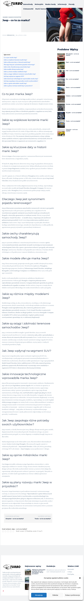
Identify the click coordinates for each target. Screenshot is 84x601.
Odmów (55, 595)
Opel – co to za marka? (73, 62)
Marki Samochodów (12, 17)
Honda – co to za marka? (73, 104)
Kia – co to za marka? (72, 79)
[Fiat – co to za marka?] (61, 73)
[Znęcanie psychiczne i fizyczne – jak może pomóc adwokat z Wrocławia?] (28, 587)
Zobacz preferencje (72, 595)
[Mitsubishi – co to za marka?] (61, 57)
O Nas (70, 572)
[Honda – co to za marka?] (61, 107)
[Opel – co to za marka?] (61, 65)
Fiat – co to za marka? (72, 70)
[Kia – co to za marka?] (61, 82)
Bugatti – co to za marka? (74, 112)
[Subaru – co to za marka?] (61, 99)
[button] (80, 578)
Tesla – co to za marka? (43, 518)
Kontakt (71, 569)
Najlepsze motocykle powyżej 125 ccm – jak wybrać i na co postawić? (38, 572)
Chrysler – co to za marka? (15, 518)
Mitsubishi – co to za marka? (72, 54)
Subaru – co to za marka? (73, 96)
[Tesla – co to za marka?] (61, 124)
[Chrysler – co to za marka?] (61, 132)
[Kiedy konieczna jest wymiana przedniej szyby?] (28, 580)
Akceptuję (39, 595)
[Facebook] (3, 590)
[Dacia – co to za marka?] (61, 90)
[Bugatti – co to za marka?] (61, 115)
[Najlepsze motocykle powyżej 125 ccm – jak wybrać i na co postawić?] (28, 572)
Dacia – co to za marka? (73, 87)
